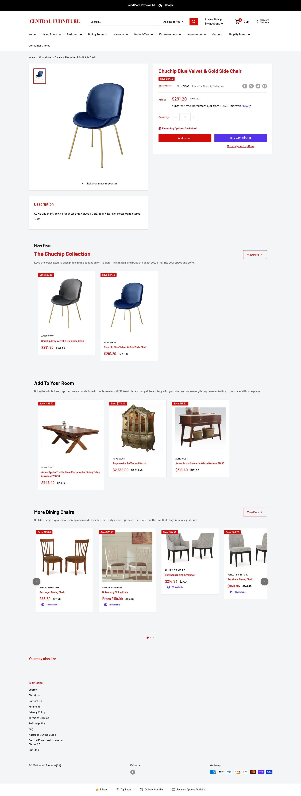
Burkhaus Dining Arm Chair (180, 574)
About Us (34, 695)
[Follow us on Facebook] (132, 772)
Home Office (141, 34)
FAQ (31, 729)
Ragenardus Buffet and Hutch (129, 463)
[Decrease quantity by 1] (175, 117)
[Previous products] (36, 581)
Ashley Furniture (50, 587)
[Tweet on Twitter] (258, 85)
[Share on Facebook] (244, 85)
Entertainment (168, 34)
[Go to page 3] (153, 637)
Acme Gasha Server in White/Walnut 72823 (199, 463)
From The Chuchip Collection (208, 86)
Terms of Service (39, 717)
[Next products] (264, 581)
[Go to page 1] (147, 638)
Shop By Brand (237, 34)
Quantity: (164, 117)
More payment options (240, 146)
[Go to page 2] (150, 637)
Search (33, 689)
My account (212, 23)
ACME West (165, 86)
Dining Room (96, 34)
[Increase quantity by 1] (194, 117)
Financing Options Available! (179, 128)
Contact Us (35, 700)
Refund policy (37, 723)
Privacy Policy (37, 712)
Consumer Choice (39, 45)
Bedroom (72, 34)
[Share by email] (264, 85)
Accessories (194, 34)
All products (44, 57)
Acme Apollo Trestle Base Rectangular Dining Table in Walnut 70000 (70, 474)
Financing (35, 706)
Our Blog (34, 749)
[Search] (194, 21)
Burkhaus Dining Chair (240, 579)
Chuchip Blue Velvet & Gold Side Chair (125, 347)
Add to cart (185, 138)
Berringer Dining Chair (52, 592)
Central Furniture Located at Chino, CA (46, 742)
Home (32, 34)
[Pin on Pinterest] (251, 85)
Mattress (119, 34)
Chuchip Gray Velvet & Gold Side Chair (62, 340)
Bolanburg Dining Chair (115, 592)
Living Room (49, 34)
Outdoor (217, 34)
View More (253, 254)
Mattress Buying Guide (42, 734)
